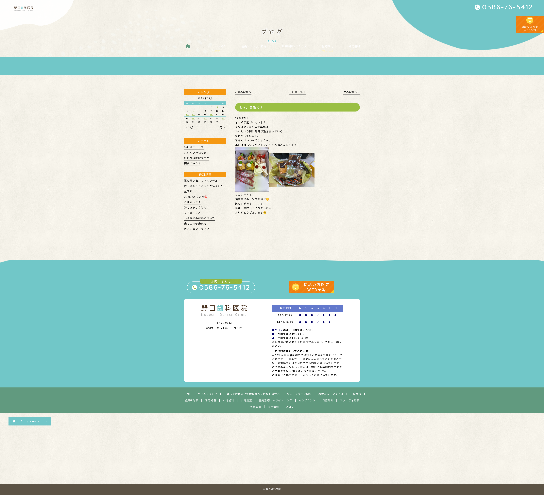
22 (205, 118)
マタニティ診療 (350, 400)
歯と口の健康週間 (195, 223)
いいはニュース (194, 147)
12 (187, 114)
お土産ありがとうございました (203, 186)
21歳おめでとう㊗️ (196, 196)
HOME (187, 394)
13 (193, 114)
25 (223, 118)
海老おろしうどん (195, 207)
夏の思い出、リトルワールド (202, 180)
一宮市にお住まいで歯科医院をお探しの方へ (252, 394)
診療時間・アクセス (330, 394)
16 (211, 114)
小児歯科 (228, 400)
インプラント (307, 400)
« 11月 (190, 127)
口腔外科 (327, 400)
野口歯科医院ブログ (196, 158)
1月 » (221, 127)
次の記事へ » (351, 92)
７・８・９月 (192, 213)
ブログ (290, 406)
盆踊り (188, 191)
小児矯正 (246, 400)
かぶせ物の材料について (199, 218)
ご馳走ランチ (192, 202)
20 (193, 118)
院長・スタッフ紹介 (299, 394)
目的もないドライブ (196, 229)
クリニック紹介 (207, 394)
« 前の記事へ (243, 92)
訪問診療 (255, 406)
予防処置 (210, 400)
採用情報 (273, 406)
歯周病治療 (191, 400)
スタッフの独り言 (195, 152)
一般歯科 (355, 394)
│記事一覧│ (297, 92)
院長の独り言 (192, 163)
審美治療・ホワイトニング (275, 400)
